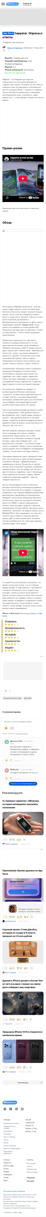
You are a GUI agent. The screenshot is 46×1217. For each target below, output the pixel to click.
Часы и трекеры (9, 1137)
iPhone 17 (29, 1125)
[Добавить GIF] (12, 728)
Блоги (6, 1168)
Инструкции (31, 1163)
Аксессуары (9, 1165)
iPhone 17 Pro (31, 1128)
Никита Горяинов (11, 844)
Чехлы (6, 1140)
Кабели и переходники (12, 1148)
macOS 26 (30, 1122)
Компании (8, 1174)
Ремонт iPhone (32, 1172)
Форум (6, 1171)
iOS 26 (28, 1119)
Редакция (31, 1177)
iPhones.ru (9, 1212)
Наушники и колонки (11, 1123)
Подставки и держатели (8, 1152)
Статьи (7, 1159)
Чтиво (6, 1177)
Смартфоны (8, 1131)
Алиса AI (8, 1023)
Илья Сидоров (10, 972)
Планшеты (7, 1134)
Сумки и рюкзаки (10, 1145)
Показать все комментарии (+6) (23, 784)
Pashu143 (14, 769)
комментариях (22, 733)
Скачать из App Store (15, 73)
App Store (27, 698)
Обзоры (7, 1119)
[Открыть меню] (3, 4)
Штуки (6, 1142)
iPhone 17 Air (31, 1131)
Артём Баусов (10, 921)
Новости (7, 1162)
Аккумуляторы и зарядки (10, 1127)
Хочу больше (23, 1083)
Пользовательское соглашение (14, 1191)
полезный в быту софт (12, 698)
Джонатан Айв (16, 741)
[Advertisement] (23, 17)
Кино (6, 1180)
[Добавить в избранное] (4, 50)
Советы (30, 1159)
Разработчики (32, 1169)
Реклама (30, 1181)
